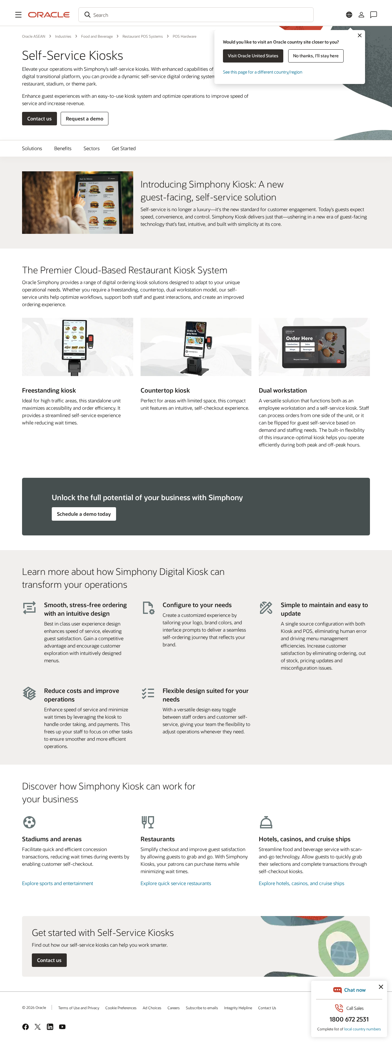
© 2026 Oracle (34, 1007)
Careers (174, 1007)
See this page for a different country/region (262, 72)
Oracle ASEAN (33, 36)
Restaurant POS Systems (143, 36)
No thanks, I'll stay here (316, 56)
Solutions (32, 148)
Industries (63, 36)
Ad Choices (152, 1007)
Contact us (39, 118)
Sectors (92, 148)
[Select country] (349, 14)
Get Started (124, 148)
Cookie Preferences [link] (121, 1007)
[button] (18, 14)
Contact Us (267, 1007)
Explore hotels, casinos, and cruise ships (301, 883)
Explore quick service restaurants (176, 883)
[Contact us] (373, 14)
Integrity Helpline (238, 1007)
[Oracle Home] (49, 15)
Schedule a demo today (84, 514)
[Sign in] (361, 14)
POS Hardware (184, 36)
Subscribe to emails (202, 1007)
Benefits (62, 148)
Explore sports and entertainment (57, 883)
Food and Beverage (97, 36)
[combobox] (196, 14)
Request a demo (84, 118)
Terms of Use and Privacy (78, 1007)
